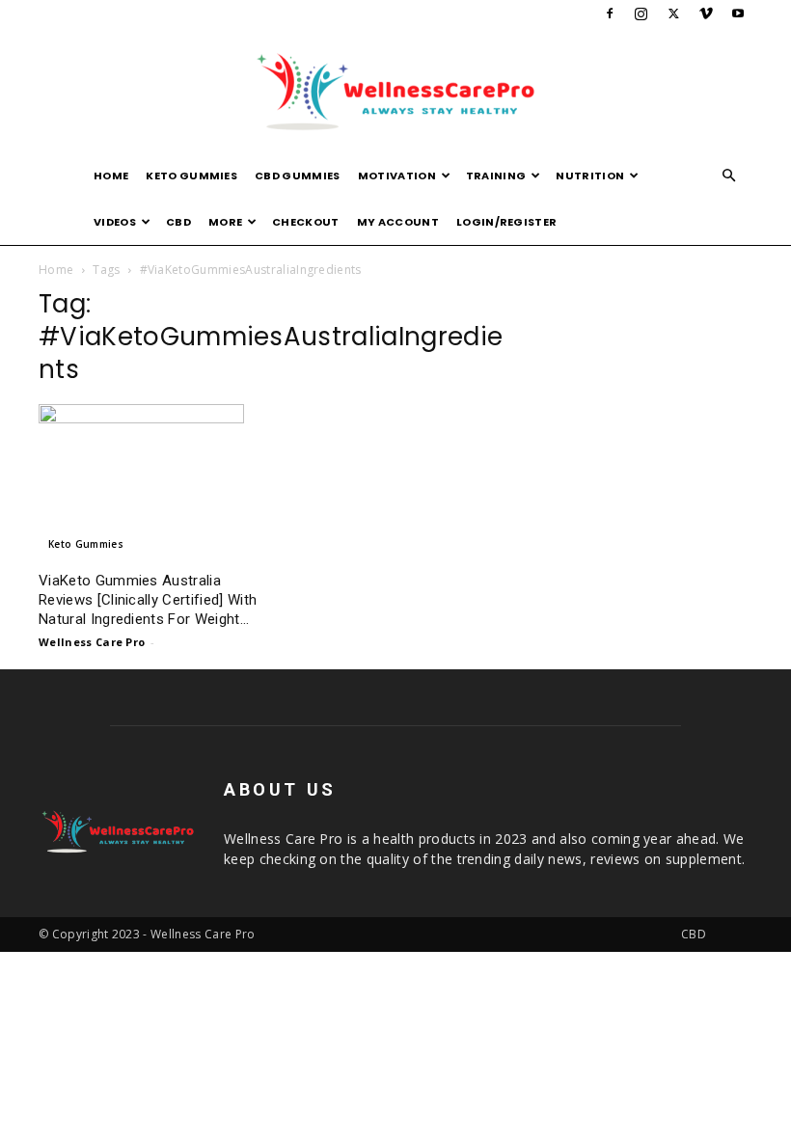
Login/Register (506, 222)
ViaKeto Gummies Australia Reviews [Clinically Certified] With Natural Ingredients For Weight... (148, 600)
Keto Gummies (191, 175)
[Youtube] (737, 13)
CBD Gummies (298, 175)
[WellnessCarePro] (395, 91)
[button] (729, 176)
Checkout (306, 222)
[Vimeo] (706, 13)
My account (398, 222)
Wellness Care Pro (92, 642)
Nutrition (590, 175)
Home (111, 175)
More (225, 222)
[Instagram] (641, 13)
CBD (178, 222)
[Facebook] (609, 13)
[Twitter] (673, 13)
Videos (115, 222)
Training (496, 175)
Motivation (397, 175)
